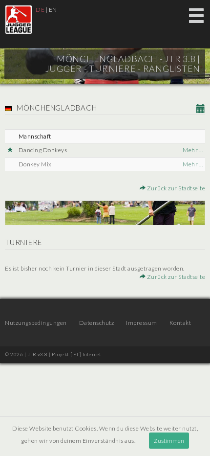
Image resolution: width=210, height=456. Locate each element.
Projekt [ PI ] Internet (77, 354)
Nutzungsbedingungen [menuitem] (36, 322)
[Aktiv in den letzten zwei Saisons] (10, 150)
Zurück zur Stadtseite (175, 188)
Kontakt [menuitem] (180, 322)
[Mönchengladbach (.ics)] (201, 109)
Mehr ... (193, 150)
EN (53, 9)
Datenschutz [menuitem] (96, 322)
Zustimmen (169, 440)
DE (40, 9)
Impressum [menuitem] (141, 322)
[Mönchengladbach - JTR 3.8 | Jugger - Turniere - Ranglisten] (18, 19)
